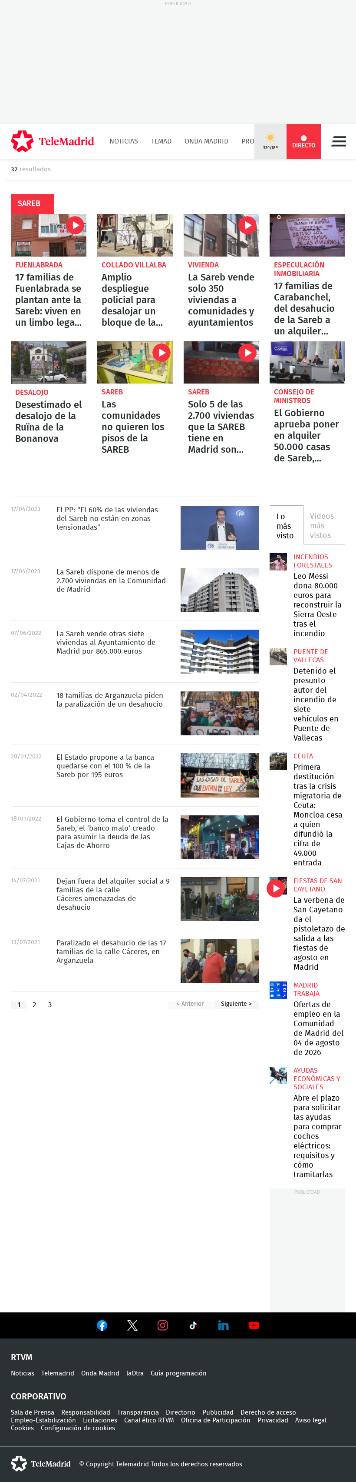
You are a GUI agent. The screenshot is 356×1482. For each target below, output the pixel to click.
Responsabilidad (85, 1412)
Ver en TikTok (193, 1327)
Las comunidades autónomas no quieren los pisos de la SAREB (135, 362)
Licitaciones (100, 1420)
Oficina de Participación (216, 1420)
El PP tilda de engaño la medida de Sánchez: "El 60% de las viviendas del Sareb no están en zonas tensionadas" (220, 528)
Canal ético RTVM (149, 1420)
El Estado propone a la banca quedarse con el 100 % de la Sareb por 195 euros (220, 775)
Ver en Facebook (102, 1327)
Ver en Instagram (162, 1325)
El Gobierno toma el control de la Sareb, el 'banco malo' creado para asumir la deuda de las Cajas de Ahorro (220, 837)
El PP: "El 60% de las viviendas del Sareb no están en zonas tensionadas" (107, 518)
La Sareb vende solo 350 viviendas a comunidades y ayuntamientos (221, 235)
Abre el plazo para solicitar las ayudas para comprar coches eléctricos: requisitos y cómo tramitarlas (278, 1075)
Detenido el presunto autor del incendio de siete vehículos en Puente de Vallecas (278, 656)
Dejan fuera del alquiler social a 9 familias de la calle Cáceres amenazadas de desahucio (220, 899)
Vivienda (203, 265)
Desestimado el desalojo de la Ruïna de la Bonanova (48, 422)
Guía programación (179, 1373)
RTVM (22, 1357)
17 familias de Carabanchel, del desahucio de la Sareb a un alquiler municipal (307, 235)
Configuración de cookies (78, 1428)
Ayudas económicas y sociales (316, 1079)
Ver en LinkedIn (223, 1325)
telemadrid (41, 1463)
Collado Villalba (134, 265)
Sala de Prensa (32, 1412)
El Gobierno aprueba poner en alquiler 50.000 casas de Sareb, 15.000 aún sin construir (307, 362)
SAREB (112, 392)
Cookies (22, 1428)
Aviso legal (310, 1420)
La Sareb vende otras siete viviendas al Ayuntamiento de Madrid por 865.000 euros (220, 652)
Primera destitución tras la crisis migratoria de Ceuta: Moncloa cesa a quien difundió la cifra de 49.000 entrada (278, 761)
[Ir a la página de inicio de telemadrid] (52, 141)
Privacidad (272, 1420)
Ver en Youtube (254, 1325)
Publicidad (218, 1412)
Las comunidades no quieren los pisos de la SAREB (133, 427)
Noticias (123, 141)
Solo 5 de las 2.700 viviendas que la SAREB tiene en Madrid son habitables (221, 362)
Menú (338, 141)
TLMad (161, 141)
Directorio (180, 1412)
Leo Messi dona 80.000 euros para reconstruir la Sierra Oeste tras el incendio (278, 562)
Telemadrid (57, 1373)
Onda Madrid (206, 141)
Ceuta (303, 756)
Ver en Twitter (132, 1327)
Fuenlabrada (39, 265)
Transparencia (138, 1412)
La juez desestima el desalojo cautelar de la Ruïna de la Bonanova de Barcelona (48, 362)
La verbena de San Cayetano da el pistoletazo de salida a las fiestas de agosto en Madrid (278, 886)
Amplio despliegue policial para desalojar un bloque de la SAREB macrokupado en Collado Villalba (135, 235)
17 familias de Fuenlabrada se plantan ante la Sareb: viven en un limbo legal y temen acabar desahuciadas (48, 235)
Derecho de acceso (268, 1412)
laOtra (135, 1373)
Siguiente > (236, 1004)
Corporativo (38, 1396)
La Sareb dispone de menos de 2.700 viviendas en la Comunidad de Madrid (220, 590)
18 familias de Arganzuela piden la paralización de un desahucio (220, 713)
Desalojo (32, 392)
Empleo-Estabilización (43, 1420)
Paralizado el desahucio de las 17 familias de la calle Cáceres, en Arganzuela (220, 961)
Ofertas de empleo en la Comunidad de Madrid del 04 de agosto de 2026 (278, 990)
